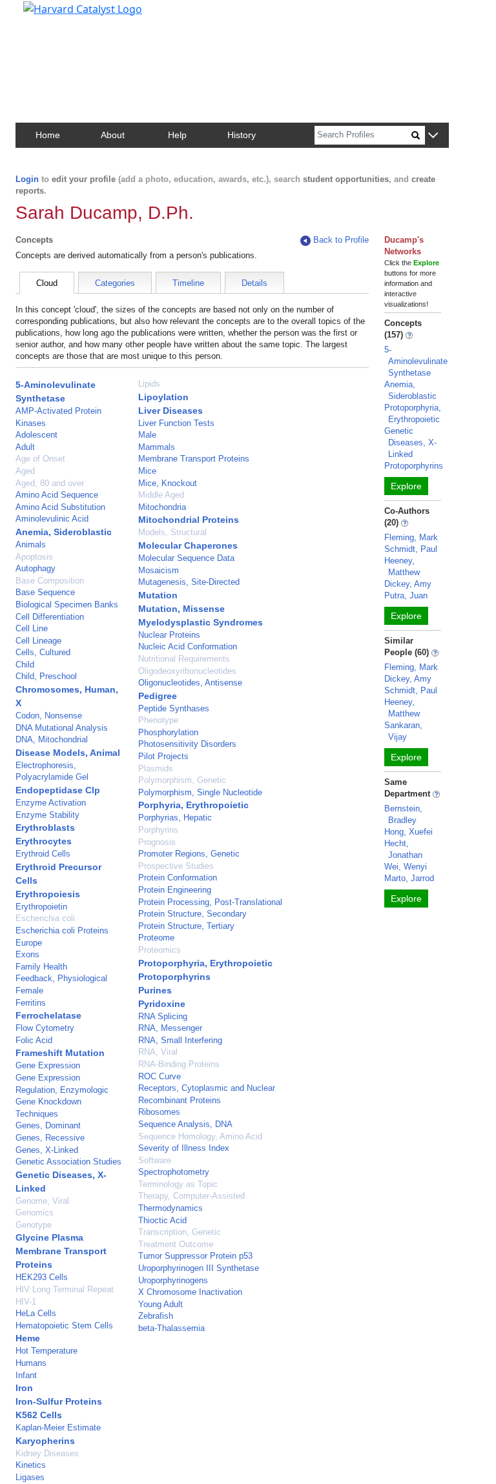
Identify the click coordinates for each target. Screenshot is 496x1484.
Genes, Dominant (48, 1125)
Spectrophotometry (173, 1172)
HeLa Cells (36, 1313)
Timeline (188, 283)
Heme (28, 1338)
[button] (433, 136)
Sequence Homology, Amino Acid (200, 1136)
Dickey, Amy (407, 584)
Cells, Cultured (43, 652)
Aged (25, 471)
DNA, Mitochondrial (52, 739)
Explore (406, 486)
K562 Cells (39, 1415)
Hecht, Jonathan (403, 849)
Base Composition (50, 580)
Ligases (30, 1477)
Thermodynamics (170, 1208)
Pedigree (157, 696)
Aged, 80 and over (50, 483)
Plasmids (155, 768)
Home (48, 135)
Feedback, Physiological (61, 978)
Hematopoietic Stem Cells (64, 1325)
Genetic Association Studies (68, 1161)
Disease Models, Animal (68, 752)
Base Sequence (45, 592)
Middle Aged (161, 495)
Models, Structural (172, 532)
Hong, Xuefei (408, 832)
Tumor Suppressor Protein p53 (195, 1256)
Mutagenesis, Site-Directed (189, 582)
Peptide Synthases (173, 708)
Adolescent (36, 435)
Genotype (34, 1225)
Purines (155, 990)
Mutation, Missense (181, 609)
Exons (27, 954)
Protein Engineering (174, 890)
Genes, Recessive (50, 1138)
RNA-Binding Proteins (179, 1064)
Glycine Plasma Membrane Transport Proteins (61, 1251)
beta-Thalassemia (171, 1328)
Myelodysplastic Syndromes (200, 622)
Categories (115, 283)
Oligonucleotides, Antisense (190, 682)
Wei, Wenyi (405, 866)
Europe (29, 943)
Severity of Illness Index (183, 1148)
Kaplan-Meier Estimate (58, 1427)
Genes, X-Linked (47, 1150)
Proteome (156, 937)
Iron (24, 1388)
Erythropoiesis (48, 894)
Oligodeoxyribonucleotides (187, 671)
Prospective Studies (176, 866)
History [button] (241, 135)
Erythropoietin (41, 906)
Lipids (149, 384)
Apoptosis (34, 557)
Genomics (35, 1212)
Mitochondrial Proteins (188, 519)
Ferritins (31, 1003)
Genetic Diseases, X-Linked (410, 442)
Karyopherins (45, 1441)
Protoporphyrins (174, 976)
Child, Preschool (46, 676)
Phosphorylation (168, 732)
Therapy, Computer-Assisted (191, 1196)
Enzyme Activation (51, 803)
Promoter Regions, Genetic (189, 854)
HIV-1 (26, 1301)
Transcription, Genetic (179, 1232)
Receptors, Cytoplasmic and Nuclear (206, 1088)
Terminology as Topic (178, 1184)
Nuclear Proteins (169, 635)
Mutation (158, 595)
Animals (31, 544)
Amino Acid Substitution (60, 507)
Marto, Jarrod (409, 878)
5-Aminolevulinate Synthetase (416, 361)
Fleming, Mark (411, 537)
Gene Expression (48, 1065)
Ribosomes (159, 1112)
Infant (26, 1375)
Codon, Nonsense (49, 715)
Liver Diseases (170, 410)
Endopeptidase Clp (58, 790)
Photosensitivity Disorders (187, 744)
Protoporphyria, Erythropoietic (205, 963)
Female (29, 990)
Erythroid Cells (43, 854)
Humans (31, 1363)
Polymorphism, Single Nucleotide (200, 792)
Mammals (156, 447)
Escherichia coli (45, 918)
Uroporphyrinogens (173, 1280)
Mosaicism (158, 570)
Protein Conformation (177, 877)
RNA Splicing (162, 1016)
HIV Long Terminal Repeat (65, 1289)
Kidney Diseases (47, 1453)
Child (25, 664)
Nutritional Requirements (184, 659)
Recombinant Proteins (179, 1100)
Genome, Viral (42, 1201)
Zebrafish (155, 1316)
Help (177, 135)
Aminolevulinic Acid (52, 518)
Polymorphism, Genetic (182, 780)
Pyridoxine (161, 1004)
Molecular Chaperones (188, 545)
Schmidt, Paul (410, 549)
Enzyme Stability (47, 815)
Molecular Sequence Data (186, 558)
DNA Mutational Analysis (62, 728)
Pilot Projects (163, 756)
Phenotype (158, 720)
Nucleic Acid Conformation (187, 646)
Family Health (41, 966)
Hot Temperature (47, 1351)
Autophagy (36, 568)
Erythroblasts (45, 827)
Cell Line (32, 628)
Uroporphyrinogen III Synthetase (198, 1268)
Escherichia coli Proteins (62, 930)
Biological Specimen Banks (67, 604)
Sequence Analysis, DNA (185, 1124)
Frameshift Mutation (60, 1053)
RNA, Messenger (170, 1028)
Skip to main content (54, 15)
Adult (25, 447)
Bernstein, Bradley (403, 814)
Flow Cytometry (45, 1028)
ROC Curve (159, 1076)
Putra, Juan (406, 595)
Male (147, 435)
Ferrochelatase (48, 1015)
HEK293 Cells (42, 1277)
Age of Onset (40, 458)
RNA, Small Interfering (180, 1040)
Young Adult (160, 1304)
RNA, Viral (158, 1052)
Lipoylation (163, 397)
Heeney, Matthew (402, 566)
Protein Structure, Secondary (192, 914)
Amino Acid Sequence (57, 495)
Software (154, 1160)
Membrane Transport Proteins (193, 458)
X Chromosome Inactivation (190, 1292)
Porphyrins (158, 830)
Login (27, 179)
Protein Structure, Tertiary (186, 926)
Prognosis (157, 842)
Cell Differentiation (50, 617)
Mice (147, 471)
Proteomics (159, 950)
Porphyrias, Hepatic (175, 817)
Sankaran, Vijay (403, 731)
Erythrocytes (44, 841)
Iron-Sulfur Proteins (59, 1401)
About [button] (113, 135)
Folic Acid (34, 1040)
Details (254, 283)
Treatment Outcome (175, 1244)
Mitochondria (162, 507)
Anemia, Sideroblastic (64, 532)
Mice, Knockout (167, 483)
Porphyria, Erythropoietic (193, 805)
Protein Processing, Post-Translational (210, 902)
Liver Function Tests (176, 423)
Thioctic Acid (162, 1220)
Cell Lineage (38, 640)
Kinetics (31, 1465)
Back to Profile (341, 240)
